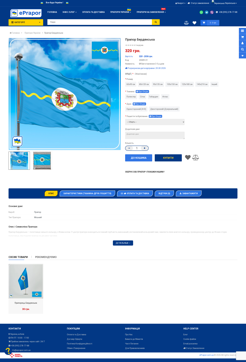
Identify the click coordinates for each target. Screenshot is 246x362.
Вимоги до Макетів (134, 339)
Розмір (130, 79)
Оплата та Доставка (137, 193)
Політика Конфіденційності (79, 343)
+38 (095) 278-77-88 (227, 12)
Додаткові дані (132, 129)
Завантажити (190, 193)
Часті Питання (131, 343)
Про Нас (129, 334)
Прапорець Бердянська (26, 303)
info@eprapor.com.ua (20, 350)
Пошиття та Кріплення (144, 116)
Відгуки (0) (164, 193)
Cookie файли (189, 339)
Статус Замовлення (194, 348)
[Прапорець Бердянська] (26, 281)
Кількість (129, 143)
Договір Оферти (74, 339)
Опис (51, 193)
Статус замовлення (199, 3)
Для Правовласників (135, 348)
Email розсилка (190, 343)
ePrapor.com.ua (206, 355)
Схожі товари (18, 257)
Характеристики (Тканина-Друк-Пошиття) (87, 193)
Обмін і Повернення (76, 348)
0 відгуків (139, 45)
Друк (136, 104)
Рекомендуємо (46, 257)
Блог (185, 334)
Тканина (137, 91)
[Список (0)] (194, 23)
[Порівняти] (186, 23)
